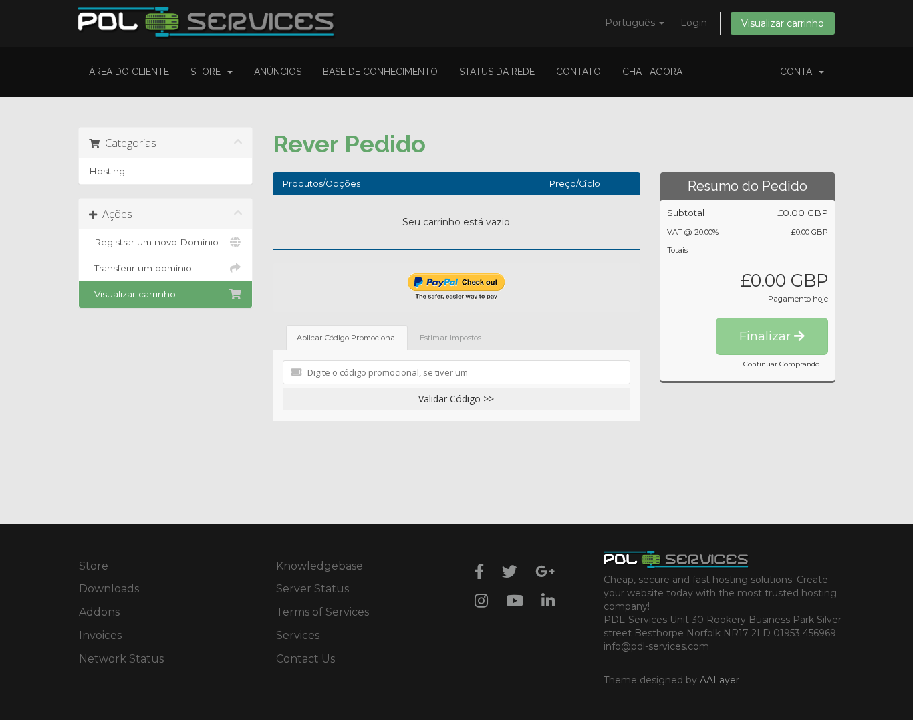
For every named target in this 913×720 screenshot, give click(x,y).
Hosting (107, 171)
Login (693, 23)
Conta (798, 71)
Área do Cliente (129, 71)
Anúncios (277, 71)
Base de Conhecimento (380, 71)
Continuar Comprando (781, 364)
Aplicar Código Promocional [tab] (347, 337)
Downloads (109, 588)
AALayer (719, 680)
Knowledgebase (319, 566)
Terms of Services (322, 612)
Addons (99, 612)
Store (208, 71)
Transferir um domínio (140, 268)
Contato (578, 71)
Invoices (100, 635)
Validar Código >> (456, 398)
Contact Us (305, 658)
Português (631, 23)
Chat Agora (652, 71)
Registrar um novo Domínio (154, 242)
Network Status (121, 658)
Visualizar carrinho (782, 23)
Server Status (312, 588)
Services (297, 635)
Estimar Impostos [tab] (450, 337)
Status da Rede (497, 71)
